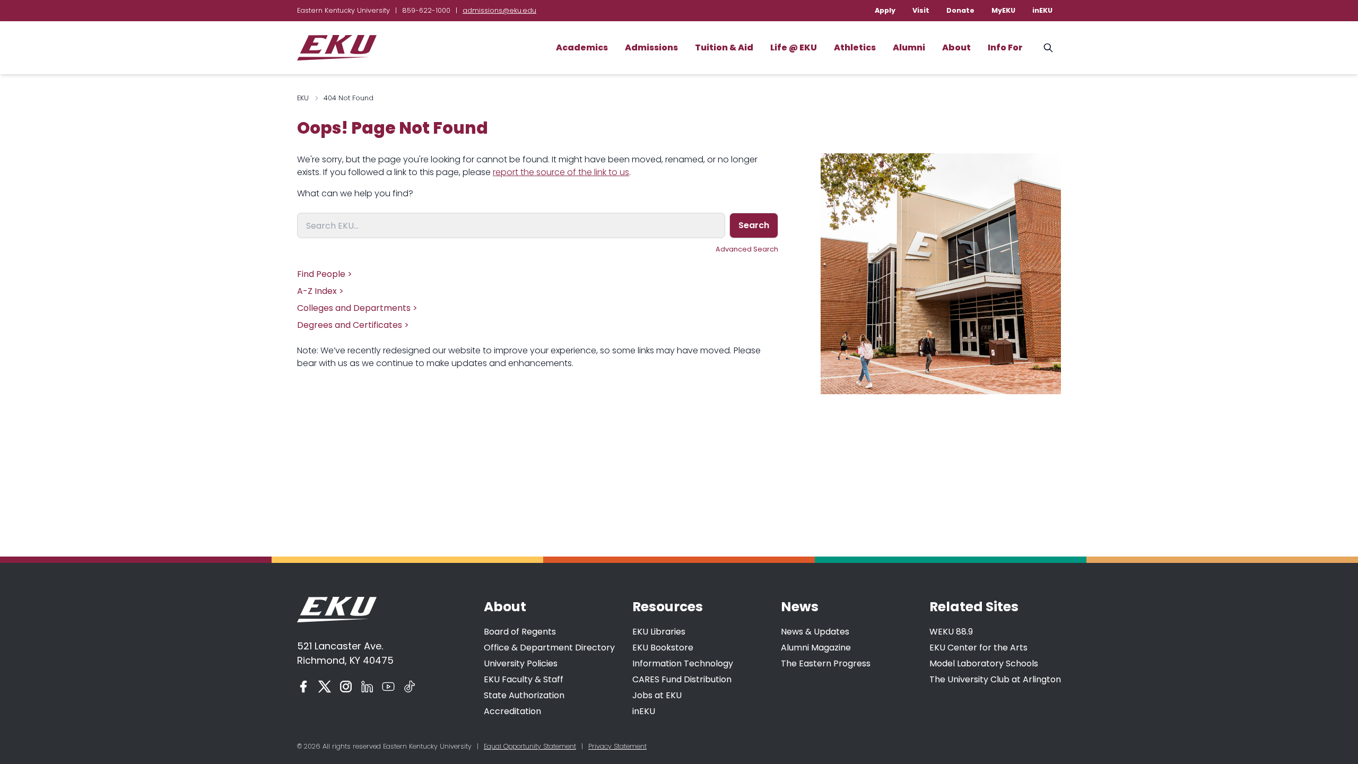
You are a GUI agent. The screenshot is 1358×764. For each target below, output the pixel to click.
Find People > (324, 274)
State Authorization (524, 695)
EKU (303, 97)
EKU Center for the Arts (978, 647)
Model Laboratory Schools (983, 663)
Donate (960, 10)
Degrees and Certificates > (353, 325)
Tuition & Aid (724, 47)
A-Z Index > (320, 291)
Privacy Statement (617, 746)
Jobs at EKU (657, 695)
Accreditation (512, 711)
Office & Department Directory (549, 647)
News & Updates (815, 632)
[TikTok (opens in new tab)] (409, 686)
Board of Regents (520, 632)
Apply (885, 10)
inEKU (1042, 10)
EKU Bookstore (662, 647)
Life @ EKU (793, 47)
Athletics (855, 47)
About (956, 47)
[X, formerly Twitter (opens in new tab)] (324, 686)
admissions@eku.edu (499, 10)
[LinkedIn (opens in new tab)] (367, 686)
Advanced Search (747, 249)
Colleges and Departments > (357, 308)
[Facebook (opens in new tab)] (303, 686)
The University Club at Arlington (995, 679)
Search (753, 225)
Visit (920, 10)
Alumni (909, 47)
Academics (582, 47)
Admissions (651, 47)
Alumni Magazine (816, 647)
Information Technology (682, 663)
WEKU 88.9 (951, 632)
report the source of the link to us (561, 172)
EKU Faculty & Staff (523, 679)
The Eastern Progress (825, 663)
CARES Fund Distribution (682, 679)
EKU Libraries (658, 632)
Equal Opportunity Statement (530, 746)
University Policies (521, 663)
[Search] (1048, 47)
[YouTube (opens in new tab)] (388, 686)
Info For (1005, 47)
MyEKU (1003, 10)
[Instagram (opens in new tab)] (346, 686)
